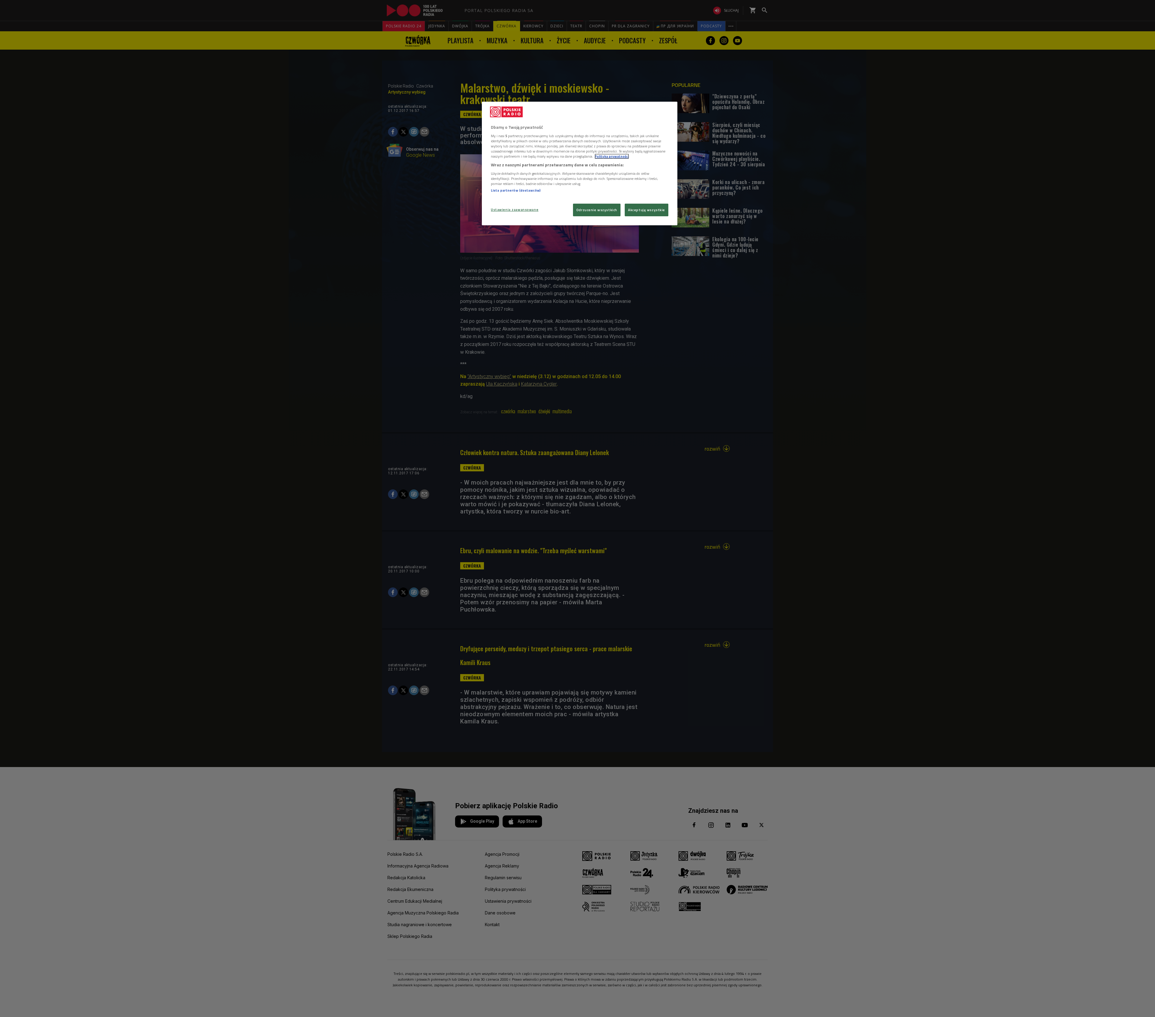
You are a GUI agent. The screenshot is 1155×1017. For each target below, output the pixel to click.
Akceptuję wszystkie (646, 209)
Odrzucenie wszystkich (596, 209)
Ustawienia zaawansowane (514, 209)
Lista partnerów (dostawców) (516, 190)
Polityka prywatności (612, 156)
